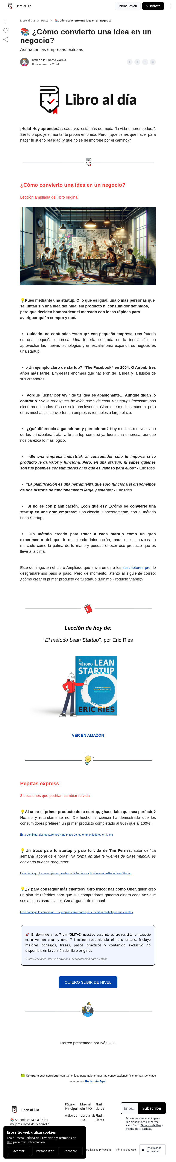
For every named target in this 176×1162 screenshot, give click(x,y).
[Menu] (168, 5)
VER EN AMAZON (88, 735)
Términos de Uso (151, 1125)
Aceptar (18, 1151)
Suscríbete (153, 6)
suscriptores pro (136, 567)
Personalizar (45, 1151)
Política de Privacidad (40, 1138)
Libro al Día (27, 20)
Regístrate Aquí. (95, 1081)
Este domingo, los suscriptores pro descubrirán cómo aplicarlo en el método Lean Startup (75, 873)
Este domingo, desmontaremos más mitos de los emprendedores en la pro (66, 834)
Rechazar (70, 1151)
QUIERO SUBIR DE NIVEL (88, 982)
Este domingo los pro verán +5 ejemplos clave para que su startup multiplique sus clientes (76, 912)
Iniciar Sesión (128, 6)
